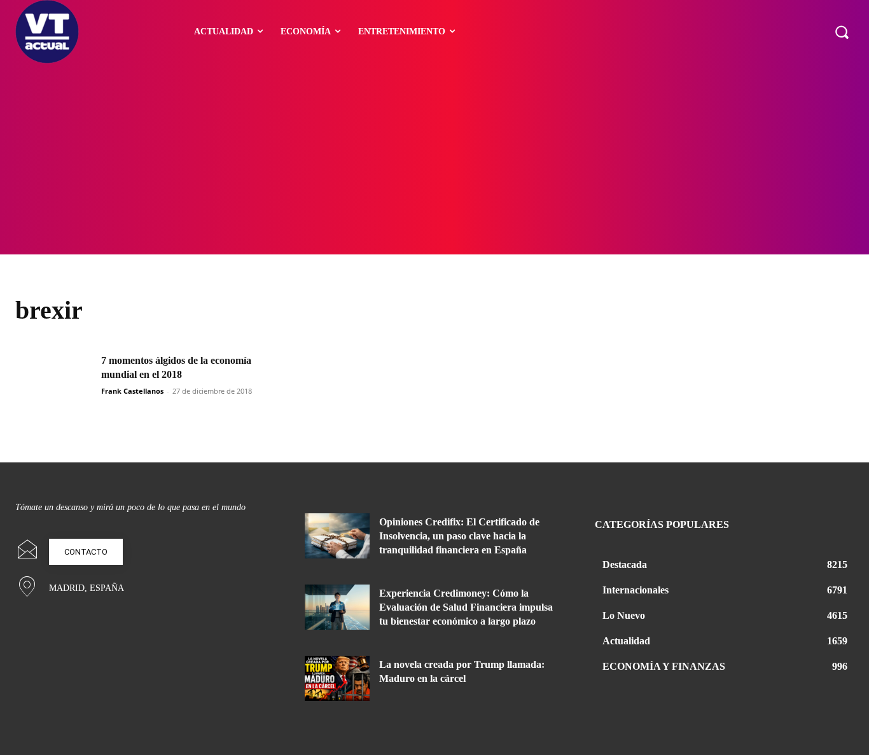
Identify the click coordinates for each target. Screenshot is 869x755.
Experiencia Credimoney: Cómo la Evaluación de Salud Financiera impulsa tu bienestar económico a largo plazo (466, 607)
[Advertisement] (434, 159)
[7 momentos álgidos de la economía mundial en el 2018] (54, 381)
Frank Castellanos (132, 391)
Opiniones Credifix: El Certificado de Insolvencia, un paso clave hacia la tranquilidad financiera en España (459, 536)
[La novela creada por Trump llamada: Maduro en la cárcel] (337, 678)
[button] (842, 32)
